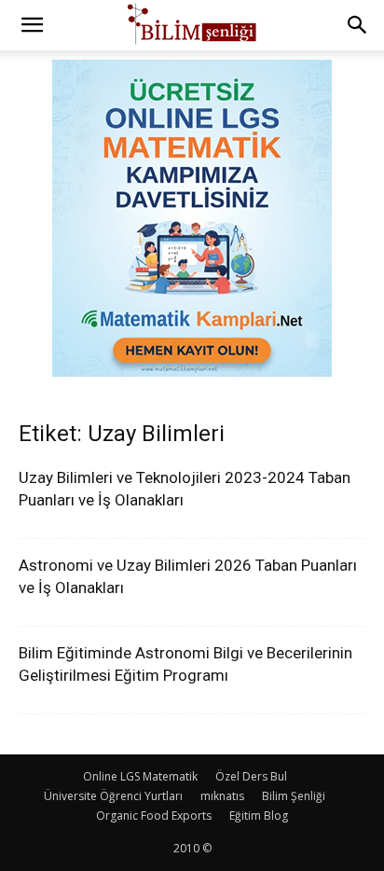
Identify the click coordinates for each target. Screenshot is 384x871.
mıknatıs (222, 796)
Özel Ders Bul (251, 776)
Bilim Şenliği (293, 796)
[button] (32, 25)
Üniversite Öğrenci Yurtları (113, 796)
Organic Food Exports (154, 815)
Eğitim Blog (258, 815)
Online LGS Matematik (140, 776)
